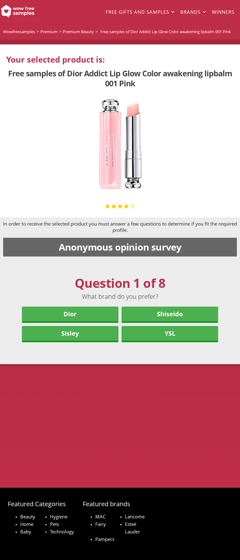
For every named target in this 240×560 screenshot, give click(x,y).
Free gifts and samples (137, 12)
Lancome (135, 516)
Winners (223, 12)
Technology (62, 531)
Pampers (104, 539)
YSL (170, 333)
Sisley (70, 333)
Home (26, 524)
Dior (70, 314)
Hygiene (59, 516)
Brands (190, 12)
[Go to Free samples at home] (24, 12)
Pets (54, 524)
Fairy (100, 524)
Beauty (27, 516)
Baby (25, 531)
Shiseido (170, 314)
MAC (100, 516)
